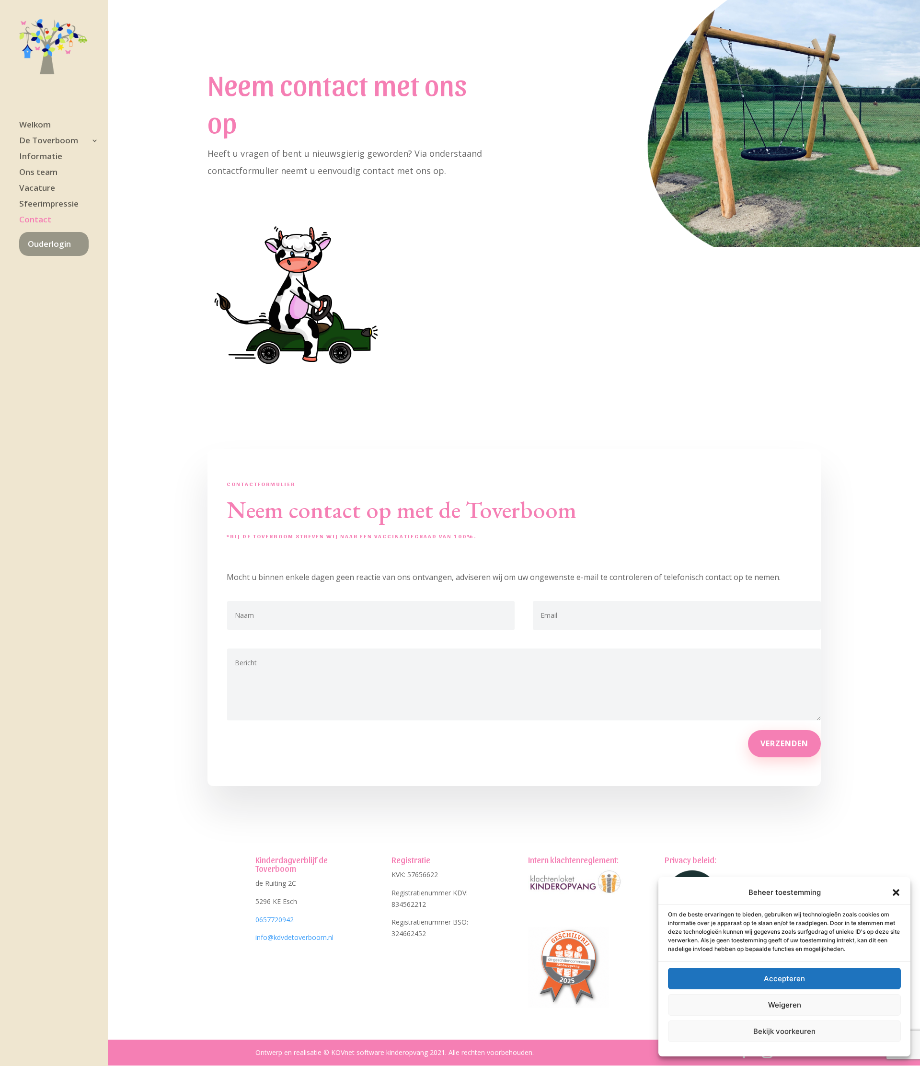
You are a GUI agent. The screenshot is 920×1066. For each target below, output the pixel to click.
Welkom (35, 125)
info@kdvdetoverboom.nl (294, 937)
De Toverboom (48, 141)
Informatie (40, 157)
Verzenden (784, 743)
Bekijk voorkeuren (784, 1031)
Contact (35, 220)
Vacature (37, 189)
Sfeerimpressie (49, 204)
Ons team (38, 173)
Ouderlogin (49, 243)
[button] (896, 892)
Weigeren (784, 1004)
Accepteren (784, 978)
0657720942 (274, 919)
